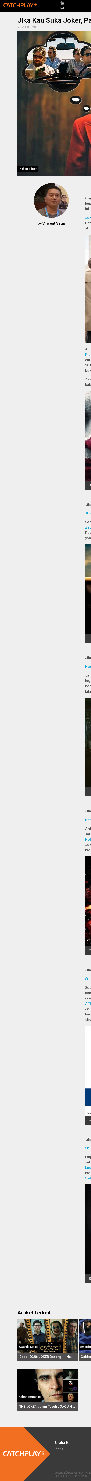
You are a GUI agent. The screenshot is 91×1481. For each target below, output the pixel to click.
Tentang (59, 1448)
